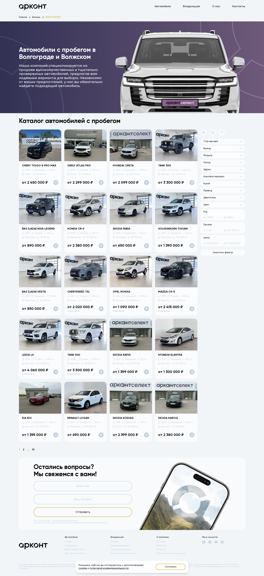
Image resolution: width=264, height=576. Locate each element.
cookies (83, 568)
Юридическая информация (170, 553)
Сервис (115, 542)
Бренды (36, 17)
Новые (68, 542)
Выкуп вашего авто (75, 549)
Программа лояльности (123, 553)
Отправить (82, 512)
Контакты (238, 6)
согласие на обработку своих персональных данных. (84, 523)
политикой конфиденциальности (109, 568)
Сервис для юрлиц (121, 549)
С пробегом (71, 546)
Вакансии (161, 546)
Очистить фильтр (223, 252)
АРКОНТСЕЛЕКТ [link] (53, 17)
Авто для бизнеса (74, 553)
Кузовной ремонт (120, 546)
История (160, 542)
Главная (23, 17)
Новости (160, 549)
